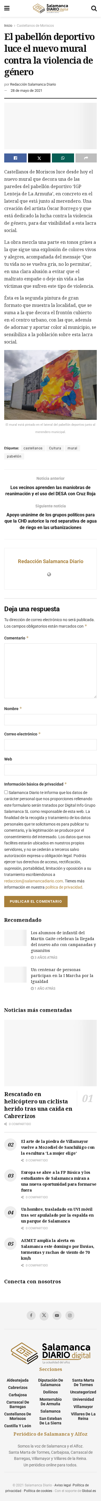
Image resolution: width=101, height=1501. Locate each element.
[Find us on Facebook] (31, 1315)
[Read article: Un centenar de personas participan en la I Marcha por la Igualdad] (15, 975)
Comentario (16, 638)
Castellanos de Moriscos (35, 26)
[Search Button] (94, 8)
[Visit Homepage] (50, 8)
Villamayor (83, 1406)
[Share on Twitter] (39, 157)
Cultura (55, 448)
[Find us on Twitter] (44, 1316)
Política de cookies (38, 1491)
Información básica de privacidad (35, 784)
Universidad (83, 1399)
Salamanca (50, 1411)
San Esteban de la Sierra (50, 1420)
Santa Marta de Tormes (83, 1382)
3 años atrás (45, 958)
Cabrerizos (17, 1387)
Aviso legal (62, 1485)
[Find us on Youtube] (56, 1315)
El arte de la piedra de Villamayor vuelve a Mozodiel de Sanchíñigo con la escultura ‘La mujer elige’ (58, 1147)
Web (8, 759)
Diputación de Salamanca (50, 1382)
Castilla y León (17, 1426)
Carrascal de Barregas (17, 1404)
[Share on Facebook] (15, 157)
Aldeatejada (18, 1380)
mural (72, 448)
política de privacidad (63, 887)
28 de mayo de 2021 (26, 90)
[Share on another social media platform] (86, 157)
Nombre (13, 708)
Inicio (8, 26)
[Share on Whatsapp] (63, 157)
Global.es (89, 1491)
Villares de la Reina (83, 1416)
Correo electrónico (22, 734)
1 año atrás (44, 989)
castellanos (33, 448)
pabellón (14, 456)
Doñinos (50, 1392)
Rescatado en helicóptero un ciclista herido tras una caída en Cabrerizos (38, 1105)
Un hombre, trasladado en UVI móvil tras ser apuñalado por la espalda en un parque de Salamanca (57, 1215)
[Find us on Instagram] (69, 1315)
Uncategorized (83, 1392)
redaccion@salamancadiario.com (33, 881)
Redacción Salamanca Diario (33, 84)
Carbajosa (18, 1395)
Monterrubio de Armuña (51, 1401)
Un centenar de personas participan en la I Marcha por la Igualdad (62, 975)
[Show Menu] (7, 8)
